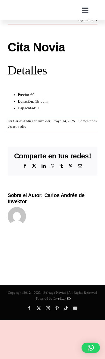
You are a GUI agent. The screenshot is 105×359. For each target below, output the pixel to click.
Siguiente (86, 20)
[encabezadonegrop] (29, 9)
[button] (91, 348)
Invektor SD (62, 298)
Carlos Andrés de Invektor (31, 121)
